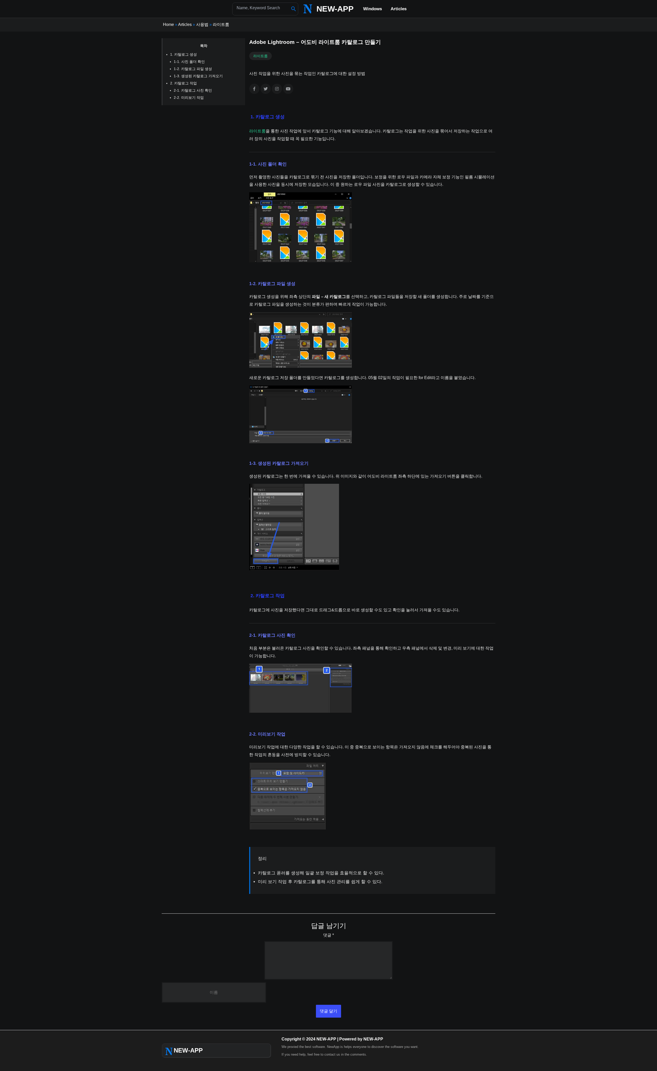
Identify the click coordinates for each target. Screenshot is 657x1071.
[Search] (293, 9)
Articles (185, 24)
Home (168, 24)
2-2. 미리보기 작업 (189, 97)
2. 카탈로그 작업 (183, 83)
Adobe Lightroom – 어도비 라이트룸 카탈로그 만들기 (315, 42)
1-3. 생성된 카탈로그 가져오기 (198, 76)
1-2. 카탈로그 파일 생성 (193, 69)
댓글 (328, 935)
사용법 (202, 24)
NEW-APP (335, 8)
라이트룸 (221, 24)
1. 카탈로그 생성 (183, 54)
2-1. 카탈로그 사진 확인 (193, 90)
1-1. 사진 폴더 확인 (189, 62)
